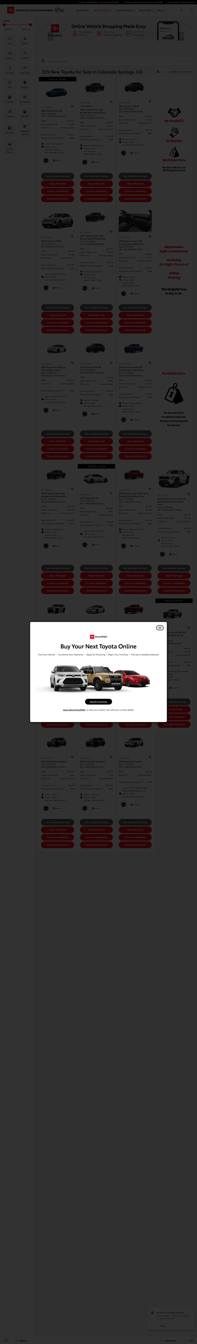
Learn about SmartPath (74, 709)
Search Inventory (98, 701)
